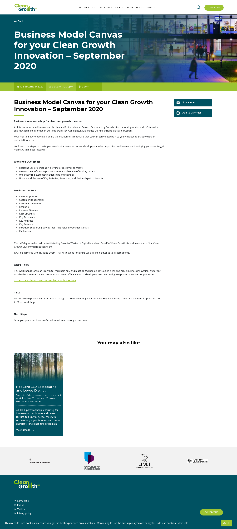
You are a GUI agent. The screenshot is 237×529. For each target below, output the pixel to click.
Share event (189, 102)
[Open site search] (198, 7)
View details (23, 430)
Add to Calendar (191, 112)
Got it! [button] (226, 523)
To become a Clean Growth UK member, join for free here (45, 280)
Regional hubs (134, 8)
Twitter (21, 509)
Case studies (105, 8)
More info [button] (183, 523)
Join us (20, 504)
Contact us (214, 7)
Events (119, 8)
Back (20, 21)
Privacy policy (24, 513)
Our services (86, 8)
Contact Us (211, 512)
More (150, 8)
